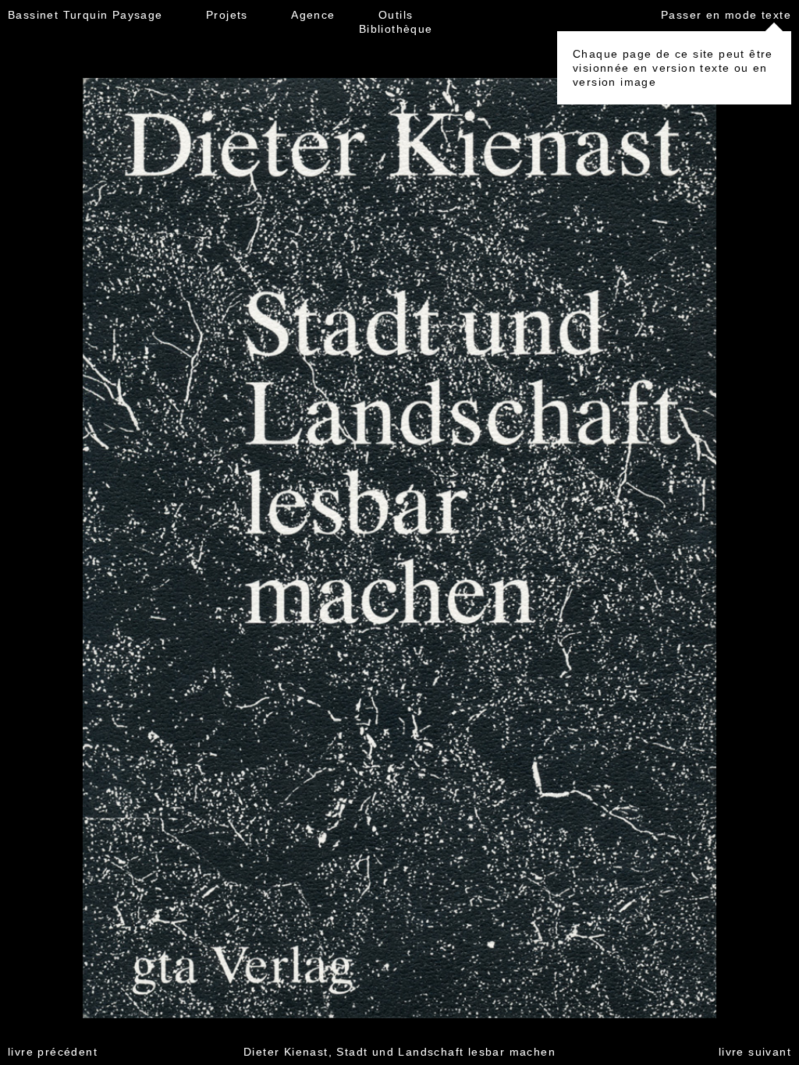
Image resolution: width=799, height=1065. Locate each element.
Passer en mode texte (726, 15)
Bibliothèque (396, 29)
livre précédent (53, 1052)
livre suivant (755, 1052)
